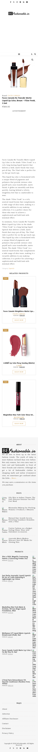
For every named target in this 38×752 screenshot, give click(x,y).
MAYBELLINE (19, 417)
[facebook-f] (11, 2)
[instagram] (17, 2)
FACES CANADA (14, 95)
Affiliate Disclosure (10, 719)
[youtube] (27, 2)
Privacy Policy (8, 733)
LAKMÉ (19, 366)
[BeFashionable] (19, 13)
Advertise (6, 714)
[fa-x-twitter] (14, 2)
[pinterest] (20, 2)
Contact (5, 724)
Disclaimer (6, 728)
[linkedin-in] (24, 2)
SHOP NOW (19, 320)
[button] (32, 60)
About (4, 709)
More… (15, 478)
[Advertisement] (19, 38)
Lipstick (11, 268)
